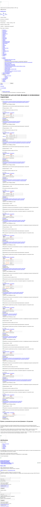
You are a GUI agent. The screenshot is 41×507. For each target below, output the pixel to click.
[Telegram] (6, 14)
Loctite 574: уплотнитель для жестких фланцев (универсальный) (14, 180)
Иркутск (4, 35)
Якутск (4, 55)
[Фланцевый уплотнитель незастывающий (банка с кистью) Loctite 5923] (16, 358)
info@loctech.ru (3, 11)
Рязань (4, 49)
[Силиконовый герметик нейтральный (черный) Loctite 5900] (14, 220)
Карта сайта (3, 465)
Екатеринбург (5, 33)
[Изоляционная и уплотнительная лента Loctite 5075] (12, 401)
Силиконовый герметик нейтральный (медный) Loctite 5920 (14, 269)
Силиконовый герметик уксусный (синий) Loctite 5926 (13, 293)
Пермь (4, 47)
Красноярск (5, 38)
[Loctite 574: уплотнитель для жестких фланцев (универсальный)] (15, 179)
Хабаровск (4, 53)
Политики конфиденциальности (4, 485)
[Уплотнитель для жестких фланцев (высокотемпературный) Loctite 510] (16, 101)
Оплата (4, 444)
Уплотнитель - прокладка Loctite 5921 (9, 314)
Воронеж (4, 32)
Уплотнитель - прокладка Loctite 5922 (9, 337)
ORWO (1, 470)
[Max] (4, 14)
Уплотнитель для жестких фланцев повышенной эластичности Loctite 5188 (16, 142)
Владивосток (5, 30)
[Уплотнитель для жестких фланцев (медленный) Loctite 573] (14, 161)
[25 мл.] (4, 136)
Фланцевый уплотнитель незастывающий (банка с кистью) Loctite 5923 (16, 359)
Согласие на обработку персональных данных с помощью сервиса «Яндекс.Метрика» (7, 463)
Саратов (4, 51)
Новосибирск (5, 43)
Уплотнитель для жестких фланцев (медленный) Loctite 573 (13, 162)
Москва (4, 40)
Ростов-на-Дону (5, 48)
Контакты (4, 446)
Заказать (4, 112)
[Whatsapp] (1, 14)
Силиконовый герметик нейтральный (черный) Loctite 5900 (13, 221)
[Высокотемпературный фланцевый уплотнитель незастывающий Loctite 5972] (17, 379)
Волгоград (4, 31)
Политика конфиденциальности (5, 460)
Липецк (4, 39)
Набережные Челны (6, 41)
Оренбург (4, 45)
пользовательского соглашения (4, 486)
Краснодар (4, 37)
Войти (1, 84)
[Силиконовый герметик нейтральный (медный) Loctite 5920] (14, 268)
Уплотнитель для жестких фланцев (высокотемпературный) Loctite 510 (15, 102)
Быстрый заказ (5, 119)
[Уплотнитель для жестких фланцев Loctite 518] (11, 121)
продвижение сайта (11, 470)
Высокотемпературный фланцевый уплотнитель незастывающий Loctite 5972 (17, 380)
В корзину (4, 118)
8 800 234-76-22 (3, 9)
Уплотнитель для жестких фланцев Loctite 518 (11, 122)
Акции (4, 447)
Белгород (4, 29)
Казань (4, 36)
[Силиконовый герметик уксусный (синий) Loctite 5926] (13, 292)
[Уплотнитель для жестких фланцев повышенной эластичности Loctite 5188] (17, 141)
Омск (4, 44)
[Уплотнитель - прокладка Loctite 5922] (10, 336)
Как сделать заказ (6, 443)
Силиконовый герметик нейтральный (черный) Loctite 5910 (13, 242)
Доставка (4, 445)
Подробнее (8, 112)
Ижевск (4, 34)
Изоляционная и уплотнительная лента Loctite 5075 (12, 402)
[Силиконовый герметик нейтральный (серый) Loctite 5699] (14, 198)
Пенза (4, 46)
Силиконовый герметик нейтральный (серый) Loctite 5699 (13, 199)
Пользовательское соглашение (4, 461)
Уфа (3, 52)
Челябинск (4, 54)
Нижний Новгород (6, 42)
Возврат (4, 448)
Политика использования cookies (5, 462)
